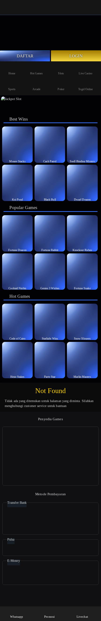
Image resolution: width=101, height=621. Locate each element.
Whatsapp (16, 616)
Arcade (36, 89)
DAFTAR (25, 56)
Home (11, 73)
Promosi (49, 616)
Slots (61, 73)
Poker (61, 89)
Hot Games (36, 73)
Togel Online (85, 89)
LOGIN (76, 56)
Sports (12, 89)
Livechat (82, 616)
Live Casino (85, 73)
